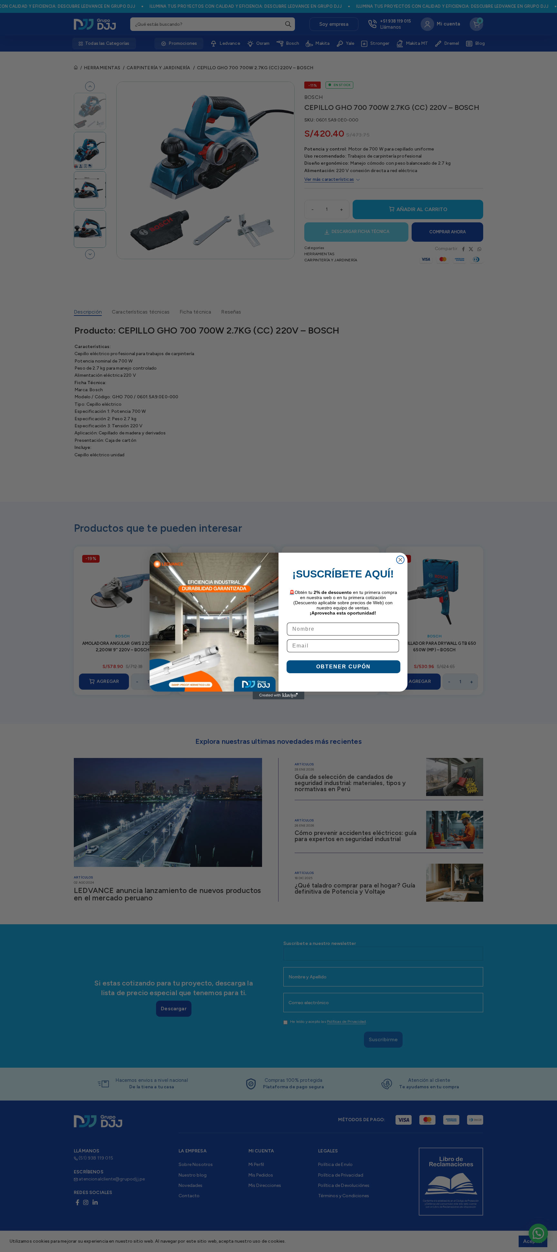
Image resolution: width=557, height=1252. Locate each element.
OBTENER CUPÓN (343, 666)
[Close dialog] (400, 560)
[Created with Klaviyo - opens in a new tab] (278, 695)
